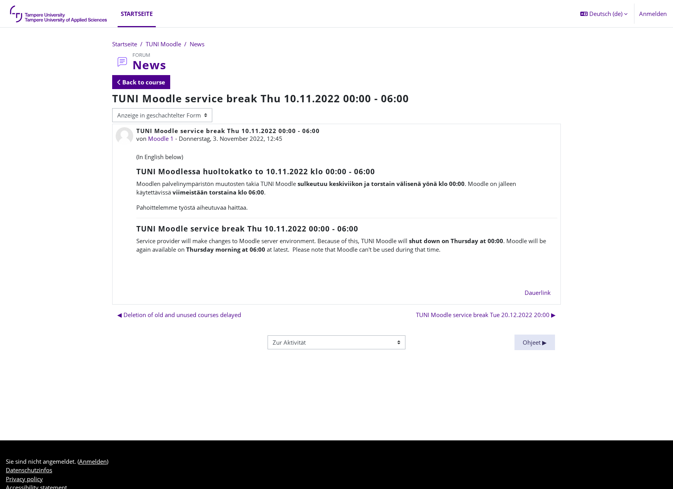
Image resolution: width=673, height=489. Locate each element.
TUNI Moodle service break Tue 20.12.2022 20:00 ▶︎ (486, 315)
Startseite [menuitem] (137, 14)
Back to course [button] (143, 82)
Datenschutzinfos (29, 470)
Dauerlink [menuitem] (538, 292)
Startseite (124, 44)
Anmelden (653, 14)
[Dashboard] (58, 13)
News (197, 44)
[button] (603, 13)
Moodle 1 (161, 138)
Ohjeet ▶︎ (535, 342)
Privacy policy (24, 479)
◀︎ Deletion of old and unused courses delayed (179, 315)
